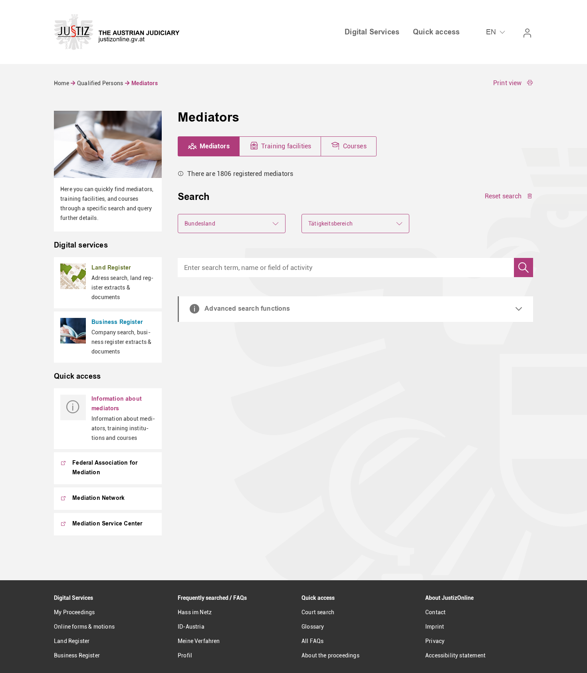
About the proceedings (330, 655)
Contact (435, 612)
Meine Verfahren (199, 641)
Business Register (77, 655)
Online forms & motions (84, 626)
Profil (185, 655)
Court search (317, 612)
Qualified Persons (100, 83)
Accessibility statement (455, 655)
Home (62, 83)
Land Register (71, 641)
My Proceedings (74, 612)
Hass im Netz (195, 612)
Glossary (312, 626)
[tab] (209, 146)
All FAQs (312, 641)
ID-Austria (191, 626)
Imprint (434, 626)
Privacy (434, 641)
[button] (513, 83)
